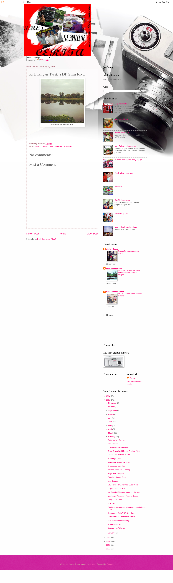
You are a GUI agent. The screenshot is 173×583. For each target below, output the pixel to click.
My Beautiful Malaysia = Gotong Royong (123, 492)
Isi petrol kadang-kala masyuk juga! (128, 160)
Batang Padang (41, 146)
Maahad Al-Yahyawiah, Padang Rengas (123, 496)
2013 (108, 400)
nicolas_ (92, 564)
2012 (108, 538)
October (111, 407)
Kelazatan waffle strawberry (118, 521)
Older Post (92, 233)
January (111, 533)
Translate (45, 60)
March (111, 433)
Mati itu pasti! (113, 444)
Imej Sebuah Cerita (114, 268)
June (110, 422)
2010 (108, 545)
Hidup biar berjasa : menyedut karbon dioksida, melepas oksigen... (129, 273)
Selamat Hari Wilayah (116, 528)
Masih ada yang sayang (123, 173)
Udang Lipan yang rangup (118, 447)
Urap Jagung (113, 481)
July (110, 418)
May (110, 426)
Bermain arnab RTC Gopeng (119, 470)
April (110, 429)
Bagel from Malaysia (116, 474)
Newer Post (32, 233)
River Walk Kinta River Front (119, 462)
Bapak (132, 378)
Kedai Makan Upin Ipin (116, 440)
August (111, 414)
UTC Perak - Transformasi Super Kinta (123, 485)
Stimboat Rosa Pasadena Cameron (121, 517)
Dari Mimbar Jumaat (122, 200)
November (112, 403)
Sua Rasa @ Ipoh (121, 214)
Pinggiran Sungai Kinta (117, 477)
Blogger (110, 564)
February (112, 437)
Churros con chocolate (116, 466)
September (112, 411)
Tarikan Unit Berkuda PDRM (119, 455)
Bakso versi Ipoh (121, 119)
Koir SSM (111, 503)
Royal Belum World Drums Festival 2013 (123, 451)
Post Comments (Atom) (46, 239)
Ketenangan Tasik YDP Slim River (121, 513)
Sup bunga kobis (114, 459)
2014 (108, 396)
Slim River (58, 146)
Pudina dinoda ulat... (122, 133)
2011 (108, 541)
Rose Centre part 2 (115, 524)
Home (62, 233)
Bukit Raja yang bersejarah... (125, 146)
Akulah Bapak (112, 249)
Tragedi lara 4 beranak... (117, 488)
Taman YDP (68, 146)
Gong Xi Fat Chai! (115, 500)
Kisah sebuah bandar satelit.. (125, 227)
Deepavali (118, 187)
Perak (51, 146)
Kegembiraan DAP (121, 104)
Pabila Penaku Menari (115, 292)
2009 (108, 549)
